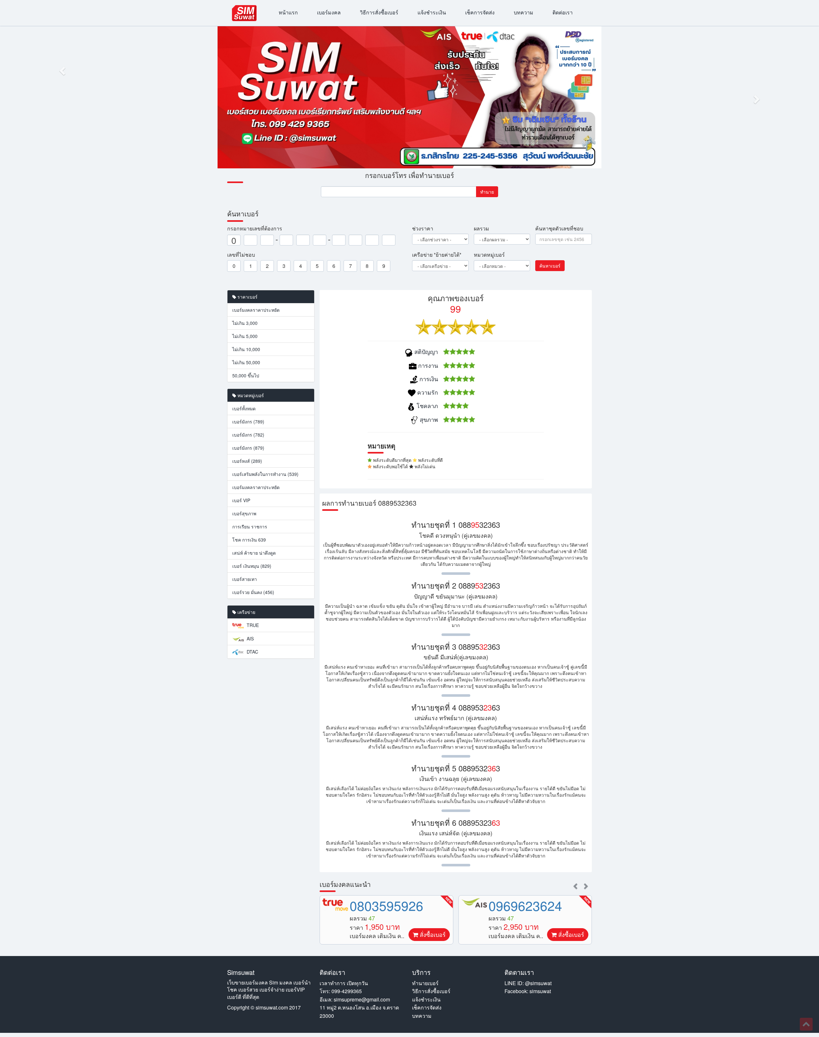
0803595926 (386, 905)
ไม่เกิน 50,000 (246, 362)
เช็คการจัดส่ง (480, 12)
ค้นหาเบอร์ (550, 265)
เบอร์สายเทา (244, 579)
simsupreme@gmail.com (362, 999)
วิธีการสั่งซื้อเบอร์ (379, 12)
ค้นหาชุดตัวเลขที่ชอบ (559, 228)
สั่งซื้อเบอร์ (432, 934)
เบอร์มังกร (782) (248, 434)
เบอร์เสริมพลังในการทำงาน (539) (265, 474)
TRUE (252, 625)
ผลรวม (481, 228)
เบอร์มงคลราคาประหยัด (256, 310)
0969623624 (525, 905)
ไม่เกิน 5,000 (245, 336)
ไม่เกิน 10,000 (246, 349)
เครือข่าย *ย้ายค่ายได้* (436, 254)
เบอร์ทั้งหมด (244, 408)
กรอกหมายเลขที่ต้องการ (254, 228)
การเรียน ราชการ (249, 526)
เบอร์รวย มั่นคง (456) (253, 592)
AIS (249, 638)
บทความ (523, 12)
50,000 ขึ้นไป (245, 375)
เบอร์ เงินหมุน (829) (251, 566)
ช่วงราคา (422, 228)
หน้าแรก (288, 12)
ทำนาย (487, 192)
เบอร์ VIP (241, 500)
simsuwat (540, 991)
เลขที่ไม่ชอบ (241, 254)
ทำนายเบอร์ (425, 983)
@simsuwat (538, 983)
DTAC (251, 651)
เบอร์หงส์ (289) (247, 461)
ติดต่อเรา (563, 12)
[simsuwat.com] (244, 13)
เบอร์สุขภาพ (244, 513)
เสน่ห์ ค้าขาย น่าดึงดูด (254, 553)
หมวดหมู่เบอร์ (489, 254)
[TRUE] (335, 904)
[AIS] (474, 903)
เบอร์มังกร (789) (248, 421)
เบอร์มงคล (329, 12)
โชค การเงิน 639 (249, 539)
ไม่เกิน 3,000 (245, 323)
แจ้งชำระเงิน (431, 12)
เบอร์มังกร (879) (248, 448)
